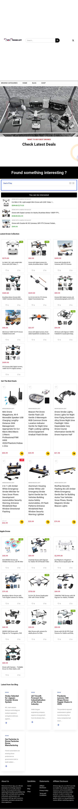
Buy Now (22, 453)
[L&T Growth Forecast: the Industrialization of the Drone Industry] (39, 709)
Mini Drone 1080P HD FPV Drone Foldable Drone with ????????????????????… (12, 333)
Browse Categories (9, 83)
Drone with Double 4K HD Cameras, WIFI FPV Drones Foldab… (34, 223)
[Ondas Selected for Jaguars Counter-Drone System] (13, 709)
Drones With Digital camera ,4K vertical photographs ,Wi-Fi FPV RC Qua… (64, 299)
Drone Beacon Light (8, 408)
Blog (34, 83)
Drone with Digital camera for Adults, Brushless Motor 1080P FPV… (36, 213)
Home (25, 83)
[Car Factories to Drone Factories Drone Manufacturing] (13, 751)
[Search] (57, 40)
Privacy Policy (44, 790)
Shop (43, 83)
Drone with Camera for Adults (21, 199)
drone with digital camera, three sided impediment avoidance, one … (38, 333)
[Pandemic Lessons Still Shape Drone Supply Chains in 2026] (65, 709)
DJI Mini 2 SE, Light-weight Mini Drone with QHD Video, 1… (33, 202)
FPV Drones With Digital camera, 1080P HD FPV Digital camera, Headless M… (12, 368)
